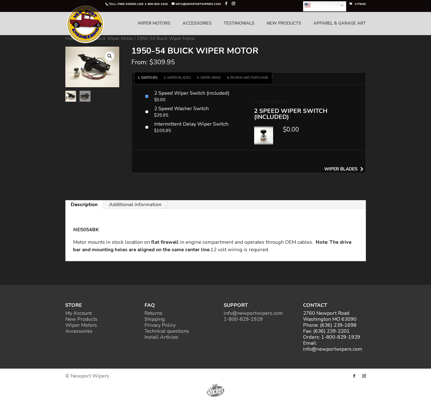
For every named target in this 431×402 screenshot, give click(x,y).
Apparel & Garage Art (340, 24)
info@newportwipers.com (253, 313)
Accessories (197, 24)
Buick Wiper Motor (114, 38)
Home (71, 38)
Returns (153, 313)
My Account (78, 313)
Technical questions (166, 331)
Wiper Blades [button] (179, 78)
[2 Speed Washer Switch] (193, 111)
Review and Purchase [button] (249, 78)
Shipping (154, 319)
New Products (284, 24)
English (320, 5)
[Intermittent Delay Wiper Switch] (193, 127)
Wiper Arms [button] (210, 78)
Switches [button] (149, 78)
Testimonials (239, 24)
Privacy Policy (160, 325)
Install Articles (161, 337)
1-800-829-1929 (243, 319)
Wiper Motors (154, 24)
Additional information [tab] (135, 204)
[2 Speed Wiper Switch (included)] (193, 96)
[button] (109, 56)
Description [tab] (84, 204)
